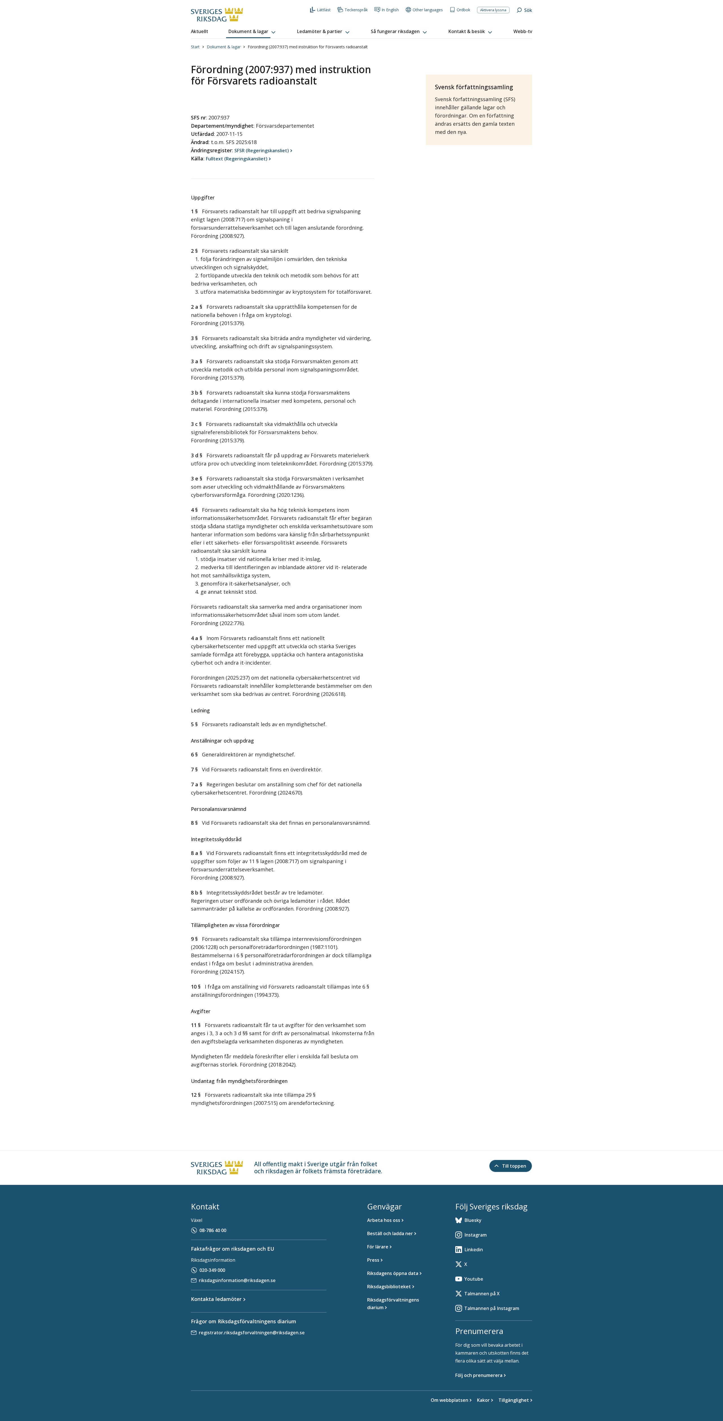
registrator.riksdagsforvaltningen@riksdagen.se (252, 1332)
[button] (252, 31)
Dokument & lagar (224, 46)
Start (195, 46)
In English (390, 9)
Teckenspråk (356, 9)
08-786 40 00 (212, 1230)
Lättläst (324, 9)
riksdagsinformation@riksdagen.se (237, 1280)
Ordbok (463, 9)
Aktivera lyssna (493, 9)
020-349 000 (212, 1270)
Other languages (428, 9)
